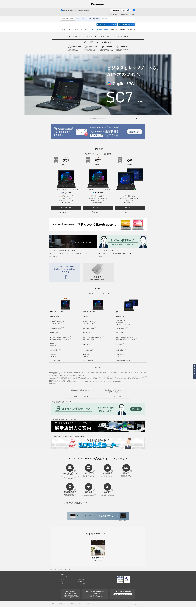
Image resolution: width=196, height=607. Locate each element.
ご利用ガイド (116, 14)
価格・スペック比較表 (81, 396)
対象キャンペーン (65, 212)
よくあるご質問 (124, 14)
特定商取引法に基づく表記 (75, 603)
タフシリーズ (64, 581)
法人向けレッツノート (66, 579)
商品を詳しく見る (66, 207)
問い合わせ (132, 14)
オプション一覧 (64, 584)
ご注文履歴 (109, 14)
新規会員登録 (116, 10)
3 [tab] (98, 118)
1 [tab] (91, 118)
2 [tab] (94, 118)
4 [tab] (101, 118)
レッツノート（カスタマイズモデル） (99, 29)
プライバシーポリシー (63, 603)
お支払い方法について (83, 576)
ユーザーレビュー (113, 396)
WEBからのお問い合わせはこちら (123, 594)
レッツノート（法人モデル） (80, 29)
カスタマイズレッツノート (67, 576)
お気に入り (128, 10)
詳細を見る (52, 256)
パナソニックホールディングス (89, 603)
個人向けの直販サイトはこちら (129, 0)
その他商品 (122, 29)
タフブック (114, 29)
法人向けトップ (66, 29)
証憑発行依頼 (81, 579)
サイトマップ (131, 29)
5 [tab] (104, 118)
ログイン (124, 10)
